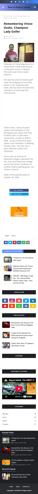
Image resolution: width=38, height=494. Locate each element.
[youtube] (19, 301)
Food (19, 417)
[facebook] (11, 2)
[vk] (26, 306)
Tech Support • (9, 36)
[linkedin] (33, 301)
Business (19, 414)
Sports (14, 236)
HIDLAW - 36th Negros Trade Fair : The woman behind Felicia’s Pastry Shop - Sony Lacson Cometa (23, 279)
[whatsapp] (19, 306)
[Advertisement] (19, 110)
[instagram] (19, 2)
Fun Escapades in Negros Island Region (22, 461)
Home (5, 16)
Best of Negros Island (19, 7)
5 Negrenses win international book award (23, 259)
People (10, 16)
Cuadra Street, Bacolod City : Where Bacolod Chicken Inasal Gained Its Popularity (22, 335)
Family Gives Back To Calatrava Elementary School (22, 344)
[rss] (33, 306)
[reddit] (12, 306)
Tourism (19, 424)
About (18, 486)
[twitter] (15, 2)
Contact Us (26, 486)
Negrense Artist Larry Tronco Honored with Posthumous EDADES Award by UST (23, 268)
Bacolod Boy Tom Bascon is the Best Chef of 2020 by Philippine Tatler (22, 325)
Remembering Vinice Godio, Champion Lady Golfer (21, 476)
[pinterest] (23, 2)
